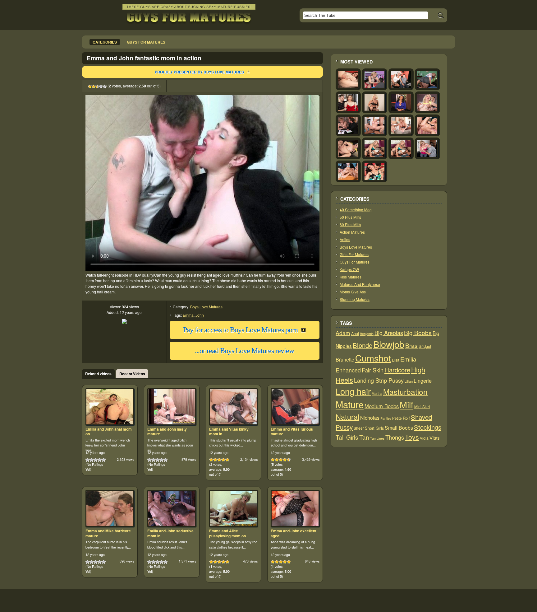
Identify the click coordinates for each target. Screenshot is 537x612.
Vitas (434, 437)
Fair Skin (372, 370)
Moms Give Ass (353, 291)
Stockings (427, 427)
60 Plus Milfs (350, 224)
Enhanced (348, 370)
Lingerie (423, 380)
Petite (397, 418)
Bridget (425, 346)
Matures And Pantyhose (360, 284)
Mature (350, 404)
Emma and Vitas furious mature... (292, 431)
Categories (105, 42)
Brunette (345, 359)
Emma (188, 315)
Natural (347, 416)
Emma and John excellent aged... (293, 533)
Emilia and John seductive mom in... (170, 533)
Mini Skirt (422, 406)
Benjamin (367, 333)
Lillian (409, 381)
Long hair (353, 391)
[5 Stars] (105, 86)
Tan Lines (377, 438)
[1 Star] (90, 86)
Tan (364, 437)
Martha (377, 393)
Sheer (359, 428)
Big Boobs (418, 332)
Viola (424, 438)
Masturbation (405, 391)
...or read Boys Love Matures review (244, 351)
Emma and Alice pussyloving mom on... (229, 533)
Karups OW (349, 269)
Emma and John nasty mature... (167, 431)
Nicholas (369, 417)
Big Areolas (388, 333)
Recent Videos (132, 373)
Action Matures (352, 232)
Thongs (394, 437)
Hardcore (397, 369)
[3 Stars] (97, 86)
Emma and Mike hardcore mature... (108, 533)
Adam (343, 333)
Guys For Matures (354, 261)
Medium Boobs (382, 406)
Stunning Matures (354, 299)
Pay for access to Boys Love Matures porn (240, 330)
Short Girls (374, 428)
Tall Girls (347, 437)
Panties (385, 418)
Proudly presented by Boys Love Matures (199, 72)
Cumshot (373, 357)
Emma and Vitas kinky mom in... (229, 431)
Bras (411, 345)
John (199, 315)
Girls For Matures (354, 254)
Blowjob (388, 344)
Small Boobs (399, 427)
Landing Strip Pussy (379, 380)
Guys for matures (146, 42)
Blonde (362, 345)
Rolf (406, 418)
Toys (412, 436)
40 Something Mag (356, 209)
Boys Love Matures (206, 306)
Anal (355, 333)
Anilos (345, 239)
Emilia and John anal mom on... (108, 431)
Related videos (98, 373)
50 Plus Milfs (350, 217)
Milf (406, 404)
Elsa (395, 360)
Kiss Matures (350, 276)
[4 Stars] (101, 86)
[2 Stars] (93, 86)
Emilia (408, 359)
